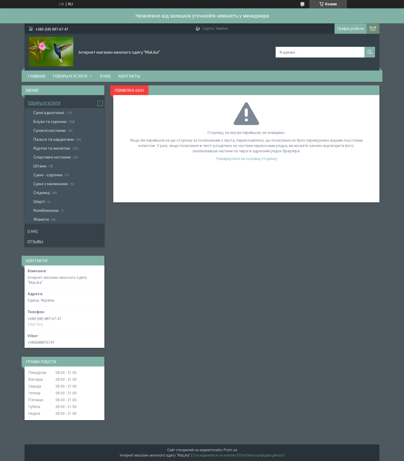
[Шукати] (369, 52)
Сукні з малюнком (50, 183)
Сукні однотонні (48, 112)
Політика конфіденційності (262, 455)
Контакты (129, 76)
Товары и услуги (69, 76)
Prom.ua (230, 450)
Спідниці (41, 192)
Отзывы (35, 241)
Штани (39, 165)
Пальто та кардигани (53, 139)
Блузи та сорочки (50, 121)
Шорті (39, 201)
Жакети (41, 219)
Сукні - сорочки (47, 174)
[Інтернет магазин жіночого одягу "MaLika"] (51, 51)
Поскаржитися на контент (215, 455)
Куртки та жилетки (51, 148)
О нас (105, 76)
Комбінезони (46, 210)
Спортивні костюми (52, 156)
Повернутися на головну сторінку (246, 158)
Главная (36, 76)
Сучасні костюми (49, 130)
